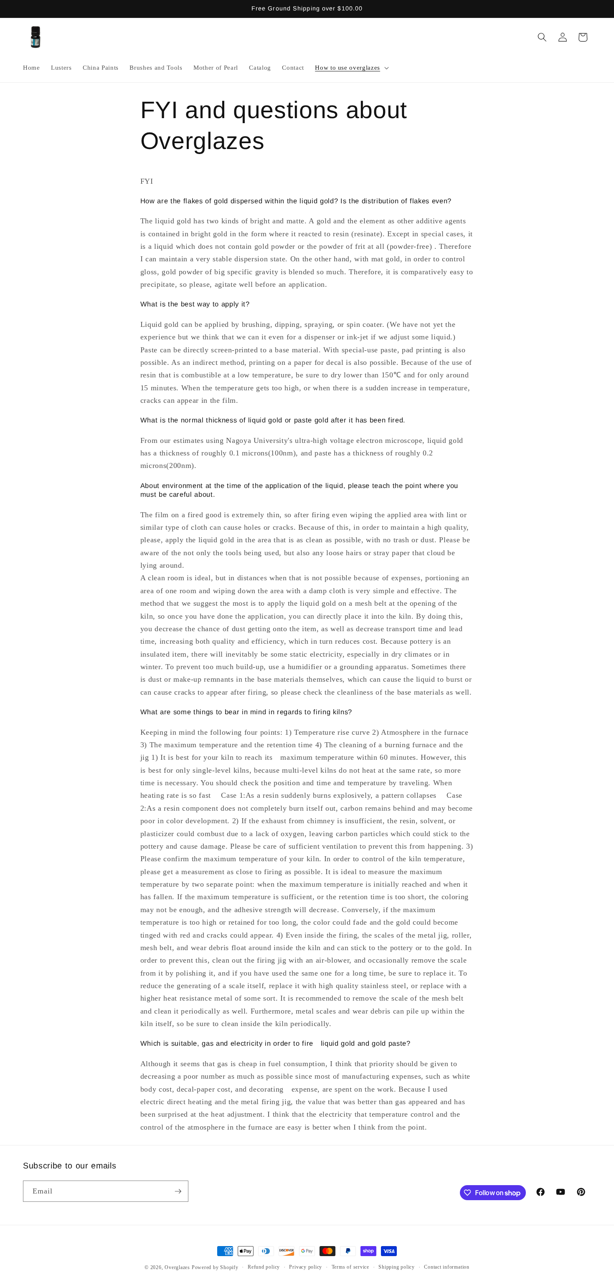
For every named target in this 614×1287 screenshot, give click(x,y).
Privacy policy (305, 1267)
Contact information (446, 1267)
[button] (351, 67)
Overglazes (177, 1267)
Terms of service (350, 1267)
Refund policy (264, 1267)
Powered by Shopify (215, 1267)
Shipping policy (396, 1267)
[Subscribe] (178, 1191)
